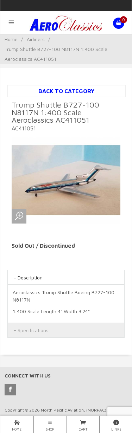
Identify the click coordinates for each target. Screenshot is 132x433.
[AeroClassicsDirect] (66, 23)
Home (11, 39)
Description (30, 277)
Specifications (33, 330)
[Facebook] (10, 389)
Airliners (36, 39)
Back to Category (66, 91)
